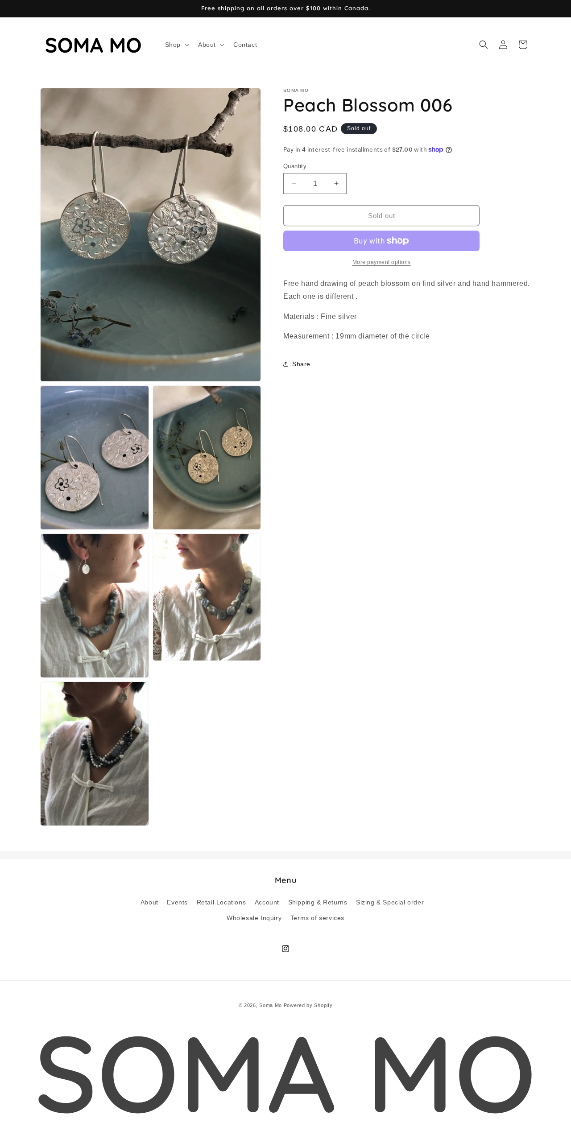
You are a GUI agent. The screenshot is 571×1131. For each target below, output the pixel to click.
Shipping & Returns (318, 901)
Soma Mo (270, 1005)
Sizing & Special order (390, 901)
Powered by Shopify (308, 1005)
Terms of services (317, 917)
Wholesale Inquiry (254, 917)
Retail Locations (221, 901)
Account (267, 901)
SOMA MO (285, 1072)
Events (177, 901)
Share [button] (301, 363)
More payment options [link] (381, 262)
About (149, 901)
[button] (176, 44)
